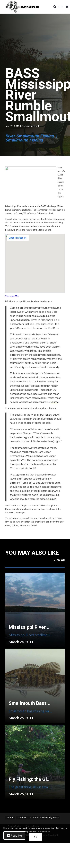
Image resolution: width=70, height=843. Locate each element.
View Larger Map (12, 296)
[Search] (53, 7)
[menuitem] (53, 7)
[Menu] (60, 7)
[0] (67, 5)
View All (59, 560)
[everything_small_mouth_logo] (29, 7)
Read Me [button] (16, 835)
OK (35, 837)
